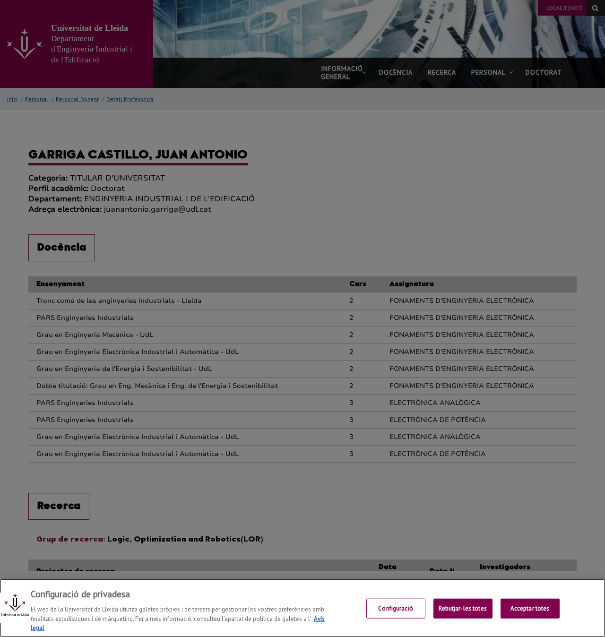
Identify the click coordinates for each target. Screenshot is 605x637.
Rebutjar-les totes (462, 608)
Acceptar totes (530, 608)
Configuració (395, 608)
